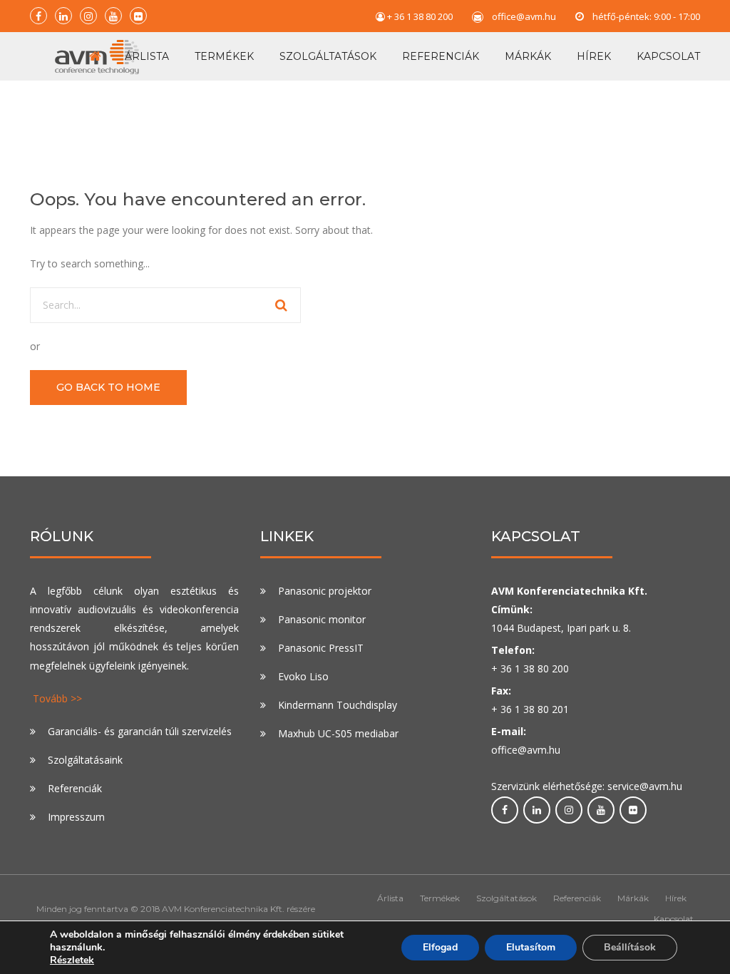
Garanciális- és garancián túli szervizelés (140, 731)
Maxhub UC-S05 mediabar (338, 733)
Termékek (224, 56)
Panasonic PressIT (321, 648)
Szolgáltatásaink (85, 760)
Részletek (72, 960)
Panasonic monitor (322, 619)
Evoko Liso (303, 676)
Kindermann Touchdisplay (337, 705)
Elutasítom (530, 947)
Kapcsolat (668, 56)
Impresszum (76, 817)
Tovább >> (57, 698)
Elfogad (440, 947)
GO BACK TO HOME (108, 387)
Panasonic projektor (324, 591)
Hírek (594, 56)
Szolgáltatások (327, 56)
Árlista (147, 56)
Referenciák (440, 56)
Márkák (528, 56)
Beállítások (630, 947)
